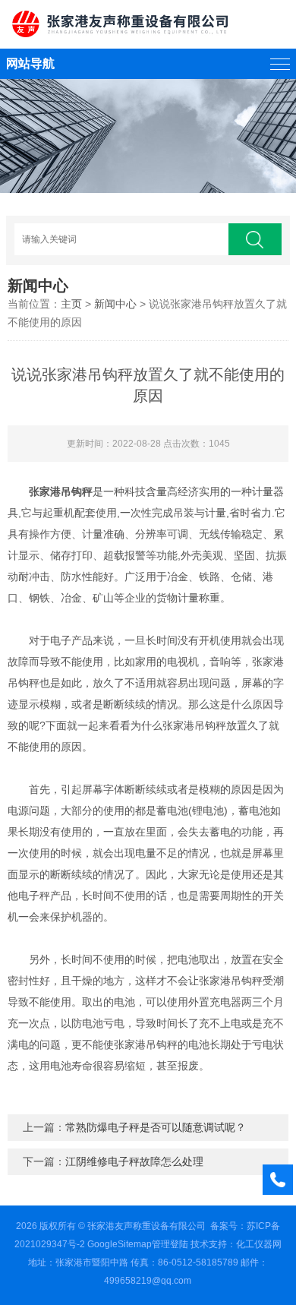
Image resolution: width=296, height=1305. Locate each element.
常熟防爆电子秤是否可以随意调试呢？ (155, 1127)
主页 (71, 304)
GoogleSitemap (119, 1244)
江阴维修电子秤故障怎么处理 (134, 1161)
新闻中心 (115, 304)
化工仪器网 (259, 1244)
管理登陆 (170, 1244)
